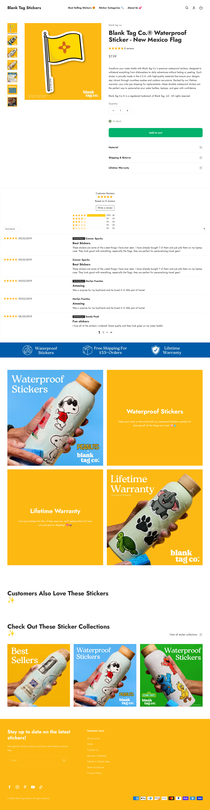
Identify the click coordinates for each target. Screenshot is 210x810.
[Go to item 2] (12, 40)
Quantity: (113, 103)
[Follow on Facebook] (9, 787)
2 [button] (103, 332)
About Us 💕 (135, 8)
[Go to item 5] (12, 77)
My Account (93, 738)
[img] (10, 238)
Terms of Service (95, 767)
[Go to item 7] (12, 102)
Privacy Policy (94, 773)
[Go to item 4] (12, 65)
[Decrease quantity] (113, 110)
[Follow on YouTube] (33, 787)
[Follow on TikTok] (41, 787)
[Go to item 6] (12, 90)
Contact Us (92, 750)
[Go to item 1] (12, 28)
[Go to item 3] (12, 53)
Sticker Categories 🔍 (111, 8)
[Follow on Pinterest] (25, 787)
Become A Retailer (96, 756)
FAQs (90, 744)
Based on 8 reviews (105, 201)
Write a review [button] (105, 208)
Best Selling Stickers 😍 (81, 8)
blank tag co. (115, 25)
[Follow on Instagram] (17, 787)
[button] (116, 48)
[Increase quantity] (127, 110)
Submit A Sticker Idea (98, 761)
